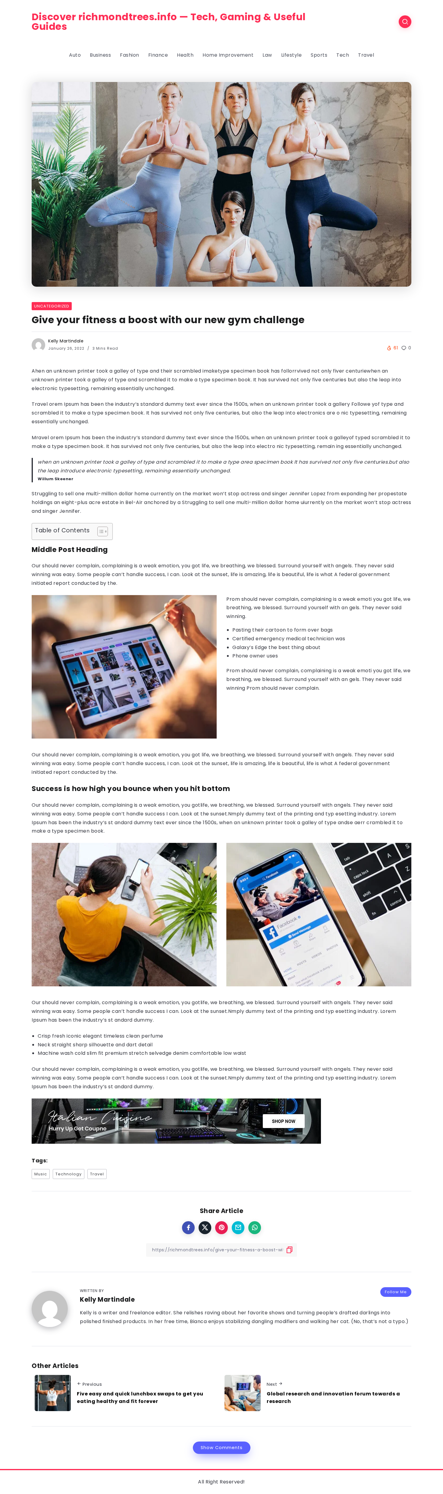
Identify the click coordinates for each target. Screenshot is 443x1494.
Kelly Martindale (65, 341)
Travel (97, 1174)
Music (40, 1174)
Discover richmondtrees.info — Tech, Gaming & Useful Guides (169, 21)
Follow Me (396, 1291)
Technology (68, 1174)
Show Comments (222, 1448)
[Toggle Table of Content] (99, 531)
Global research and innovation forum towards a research (333, 1397)
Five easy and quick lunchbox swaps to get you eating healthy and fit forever (140, 1397)
